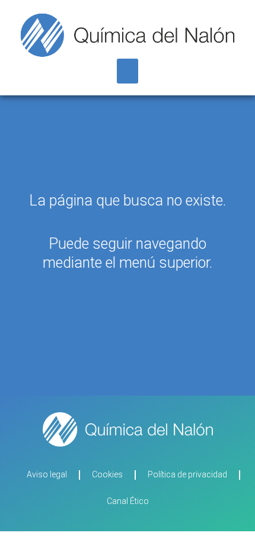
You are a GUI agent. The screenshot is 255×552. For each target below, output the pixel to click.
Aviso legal (47, 474)
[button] (127, 71)
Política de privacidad (187, 474)
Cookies (107, 474)
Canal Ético (128, 501)
